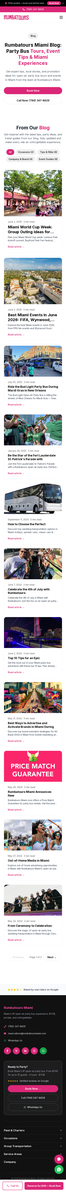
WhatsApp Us (15, 1040)
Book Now (54, 3)
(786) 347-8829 (35, 9)
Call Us (15, 1185)
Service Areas (13, 1154)
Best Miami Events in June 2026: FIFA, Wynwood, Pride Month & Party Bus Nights (32, 322)
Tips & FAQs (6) (48, 152)
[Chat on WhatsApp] (58, 1169)
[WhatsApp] (43, 1050)
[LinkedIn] (25, 1050)
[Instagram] (34, 1050)
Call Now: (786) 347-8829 (33, 100)
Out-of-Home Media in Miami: (29, 860)
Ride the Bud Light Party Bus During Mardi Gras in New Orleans (33, 388)
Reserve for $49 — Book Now (44, 1185)
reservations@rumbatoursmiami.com (27, 1033)
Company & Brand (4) (21, 159)
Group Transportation (17, 1146)
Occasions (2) (26, 152)
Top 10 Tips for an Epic (24, 658)
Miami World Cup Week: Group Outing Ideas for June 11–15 (30, 232)
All (10, 152)
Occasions (10, 1138)
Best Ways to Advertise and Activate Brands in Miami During (31, 724)
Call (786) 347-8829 (33, 1097)
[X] (16, 1050)
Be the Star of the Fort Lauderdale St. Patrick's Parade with (32, 457)
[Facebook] (7, 1050)
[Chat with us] (58, 1159)
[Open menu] (61, 17)
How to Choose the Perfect (26, 524)
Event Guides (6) (48, 159)
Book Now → (33, 1088)
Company (10, 1162)
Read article (16, 246)
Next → (52, 957)
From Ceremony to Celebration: (30, 925)
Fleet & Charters (14, 1130)
